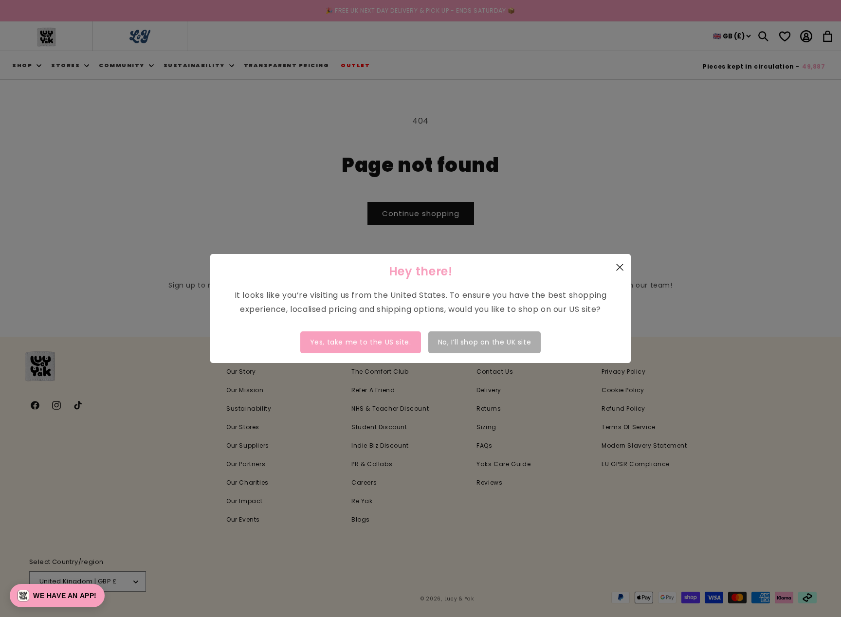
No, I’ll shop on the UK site (484, 342)
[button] (57, 595)
